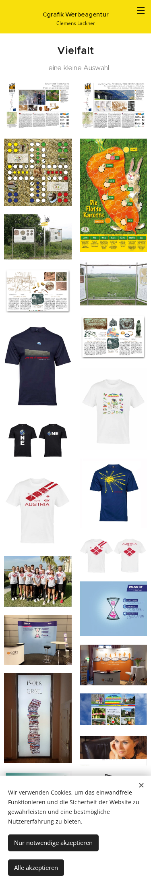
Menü (141, 10)
